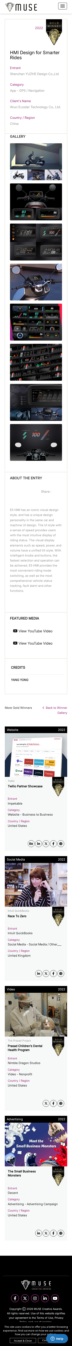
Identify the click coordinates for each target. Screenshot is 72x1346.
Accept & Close (23, 1340)
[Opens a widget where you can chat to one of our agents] (57, 1339)
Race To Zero (17, 916)
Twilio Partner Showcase (25, 786)
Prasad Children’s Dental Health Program (25, 1048)
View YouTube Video (35, 631)
